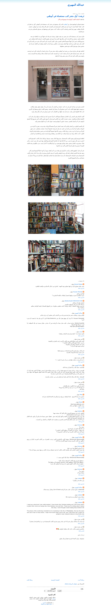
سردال (54, 598)
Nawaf (80, 402)
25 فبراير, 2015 (81, 523)
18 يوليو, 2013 (81, 433)
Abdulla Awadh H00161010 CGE (73, 301)
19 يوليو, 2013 (81, 465)
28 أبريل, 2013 (81, 407)
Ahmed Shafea (78, 284)
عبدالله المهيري (76, 4)
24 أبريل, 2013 (81, 309)
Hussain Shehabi (77, 291)
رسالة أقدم (30, 580)
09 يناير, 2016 (81, 531)
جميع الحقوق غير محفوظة (46, 604)
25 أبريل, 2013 (81, 391)
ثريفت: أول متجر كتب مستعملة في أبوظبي (65, 16)
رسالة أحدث (81, 580)
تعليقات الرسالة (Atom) (71, 584)
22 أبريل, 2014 (81, 484)
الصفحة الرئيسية (55, 580)
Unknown (79, 425)
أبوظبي (65, 24)
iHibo (81, 394)
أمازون (44, 602)
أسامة (80, 331)
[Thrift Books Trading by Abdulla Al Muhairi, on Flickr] (56, 102)
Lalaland (80, 478)
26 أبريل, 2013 (81, 398)
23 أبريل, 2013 (81, 288)
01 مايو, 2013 (81, 421)
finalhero (80, 411)
